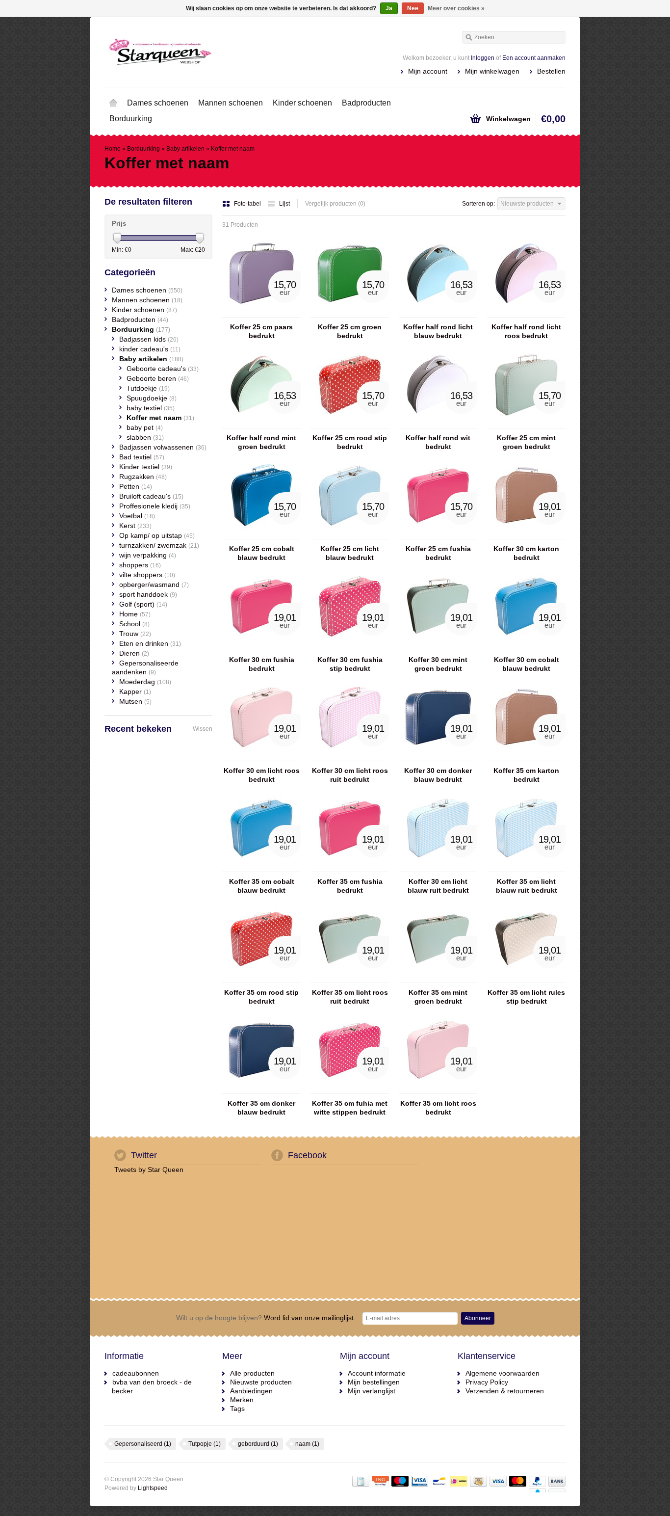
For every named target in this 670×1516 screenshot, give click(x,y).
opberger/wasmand (154, 584)
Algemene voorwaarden (502, 1373)
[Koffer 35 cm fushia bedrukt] (349, 867)
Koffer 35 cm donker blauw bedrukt (261, 1107)
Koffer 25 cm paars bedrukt (261, 331)
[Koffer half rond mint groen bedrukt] (261, 423)
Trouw (135, 634)
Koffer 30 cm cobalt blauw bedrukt (526, 664)
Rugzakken (143, 476)
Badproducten (366, 103)
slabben (145, 437)
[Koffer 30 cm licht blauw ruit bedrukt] (438, 867)
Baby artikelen (185, 148)
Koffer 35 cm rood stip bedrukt (261, 996)
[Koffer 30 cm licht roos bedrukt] (261, 756)
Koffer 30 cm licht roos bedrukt (262, 775)
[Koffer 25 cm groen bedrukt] (349, 313)
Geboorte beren (158, 378)
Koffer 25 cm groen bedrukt (350, 331)
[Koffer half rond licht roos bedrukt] (526, 313)
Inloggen (482, 57)
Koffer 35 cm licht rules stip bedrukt (526, 996)
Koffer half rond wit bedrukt (438, 442)
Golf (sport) (143, 604)
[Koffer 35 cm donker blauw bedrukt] (261, 1089)
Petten (135, 486)
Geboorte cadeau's (163, 368)
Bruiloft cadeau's (151, 496)
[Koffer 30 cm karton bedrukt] (526, 534)
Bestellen (551, 71)
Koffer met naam (233, 148)
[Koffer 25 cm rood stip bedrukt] (349, 423)
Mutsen (135, 701)
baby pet (145, 427)
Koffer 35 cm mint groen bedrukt (438, 996)
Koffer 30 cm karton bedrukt (526, 553)
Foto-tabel (248, 203)
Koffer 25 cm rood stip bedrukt (349, 442)
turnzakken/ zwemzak (159, 545)
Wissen (202, 728)
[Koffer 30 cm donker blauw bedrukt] (438, 756)
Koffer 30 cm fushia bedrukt (261, 664)
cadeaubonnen (135, 1373)
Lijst (284, 203)
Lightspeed (153, 1488)
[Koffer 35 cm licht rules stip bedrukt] (526, 978)
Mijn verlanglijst (371, 1391)
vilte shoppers (147, 575)
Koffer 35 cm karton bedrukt (526, 775)
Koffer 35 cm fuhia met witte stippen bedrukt (349, 1107)
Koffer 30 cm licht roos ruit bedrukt (350, 775)
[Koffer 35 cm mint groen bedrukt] (438, 978)
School (134, 624)
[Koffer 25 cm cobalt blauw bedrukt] (261, 534)
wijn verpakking (147, 555)
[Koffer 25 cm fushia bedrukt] (438, 534)
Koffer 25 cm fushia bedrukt (438, 553)
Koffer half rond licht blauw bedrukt (438, 331)
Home (113, 103)
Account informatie (377, 1373)
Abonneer (477, 1318)
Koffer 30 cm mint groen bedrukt (438, 664)
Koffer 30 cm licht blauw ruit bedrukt (438, 886)
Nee (412, 8)
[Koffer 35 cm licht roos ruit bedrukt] (349, 978)
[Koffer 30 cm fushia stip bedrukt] (349, 645)
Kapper (135, 691)
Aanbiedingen (251, 1391)
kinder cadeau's (149, 349)
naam (307, 1443)
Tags (237, 1408)
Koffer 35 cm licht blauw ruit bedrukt (526, 886)
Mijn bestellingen (374, 1382)
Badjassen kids (149, 339)
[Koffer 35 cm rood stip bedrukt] (261, 978)
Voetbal (137, 516)
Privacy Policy (486, 1382)
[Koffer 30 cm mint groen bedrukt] (438, 645)
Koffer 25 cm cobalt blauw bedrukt (261, 553)
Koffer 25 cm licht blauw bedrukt (349, 553)
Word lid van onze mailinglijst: (266, 1318)
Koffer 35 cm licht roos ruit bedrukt (350, 996)
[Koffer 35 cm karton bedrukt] (526, 756)
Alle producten (252, 1373)
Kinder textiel (145, 467)
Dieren (134, 653)
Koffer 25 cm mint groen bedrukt (526, 442)
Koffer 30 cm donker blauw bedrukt (438, 775)
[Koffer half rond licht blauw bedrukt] (438, 313)
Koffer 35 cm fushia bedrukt (350, 886)
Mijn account (427, 71)
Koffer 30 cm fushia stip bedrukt (350, 664)
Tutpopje (204, 1443)
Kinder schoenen (302, 103)
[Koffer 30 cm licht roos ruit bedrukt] (349, 756)
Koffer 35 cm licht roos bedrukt (438, 1107)
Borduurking (130, 118)
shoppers (140, 565)
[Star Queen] (219, 51)
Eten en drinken (150, 643)
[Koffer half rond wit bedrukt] (438, 423)
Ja (389, 8)
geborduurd (258, 1443)
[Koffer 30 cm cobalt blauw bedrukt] (526, 645)
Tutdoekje (148, 388)
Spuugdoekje (152, 398)
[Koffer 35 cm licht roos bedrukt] (438, 1089)
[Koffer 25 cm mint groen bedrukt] (526, 423)
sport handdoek (148, 594)
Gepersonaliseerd (142, 1443)
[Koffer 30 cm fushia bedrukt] (261, 645)
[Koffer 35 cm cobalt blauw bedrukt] (261, 867)
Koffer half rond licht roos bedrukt (526, 331)
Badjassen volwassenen (162, 447)
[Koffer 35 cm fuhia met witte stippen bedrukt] (349, 1089)
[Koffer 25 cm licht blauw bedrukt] (349, 534)
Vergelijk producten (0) (335, 203)
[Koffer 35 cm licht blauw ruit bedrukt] (526, 867)
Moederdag (145, 682)
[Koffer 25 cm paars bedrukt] (261, 313)
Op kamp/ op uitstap (157, 535)
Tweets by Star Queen (148, 1169)
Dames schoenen (157, 103)
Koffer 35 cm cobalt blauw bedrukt (261, 886)
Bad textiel (141, 457)
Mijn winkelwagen (492, 71)
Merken (242, 1400)
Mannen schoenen (230, 103)
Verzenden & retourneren (504, 1391)
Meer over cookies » (456, 8)
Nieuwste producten (261, 1382)
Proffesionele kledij (154, 506)
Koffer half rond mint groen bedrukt (261, 442)
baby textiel (151, 408)
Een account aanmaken (534, 57)
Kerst (135, 526)
